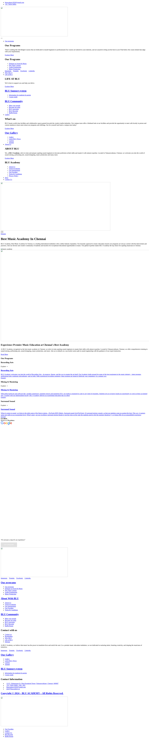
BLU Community (14, 101)
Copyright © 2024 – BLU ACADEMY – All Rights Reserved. (32, 693)
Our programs (9, 41)
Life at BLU (9, 74)
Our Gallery (11, 132)
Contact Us (8, 179)
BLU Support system (15, 90)
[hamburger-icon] (1, 38)
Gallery (7, 114)
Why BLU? (8, 73)
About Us (8, 144)
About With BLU (10, 598)
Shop (6, 178)
